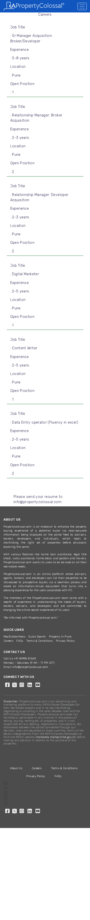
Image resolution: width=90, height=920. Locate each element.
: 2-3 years (19, 138)
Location (18, 67)
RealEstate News (14, 636)
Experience (19, 50)
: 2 (12, 172)
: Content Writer (24, 348)
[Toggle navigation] (82, 6)
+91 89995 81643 (25, 658)
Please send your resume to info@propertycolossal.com (38, 499)
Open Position (22, 84)
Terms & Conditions (39, 641)
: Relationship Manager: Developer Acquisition (39, 197)
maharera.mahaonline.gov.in (55, 737)
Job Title (17, 27)
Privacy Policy (65, 641)
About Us (16, 768)
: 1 (12, 92)
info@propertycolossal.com (30, 667)
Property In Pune (60, 636)
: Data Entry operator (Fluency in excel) (44, 422)
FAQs (19, 641)
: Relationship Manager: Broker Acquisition (36, 118)
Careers (9, 641)
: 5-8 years (20, 58)
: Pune (15, 75)
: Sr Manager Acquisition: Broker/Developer (31, 38)
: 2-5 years (19, 291)
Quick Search (37, 636)
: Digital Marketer (24, 274)
